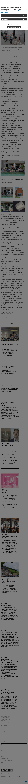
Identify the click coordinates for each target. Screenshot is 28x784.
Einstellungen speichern (14, 24)
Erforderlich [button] (5, 15)
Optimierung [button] (5, 19)
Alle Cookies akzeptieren (14, 27)
